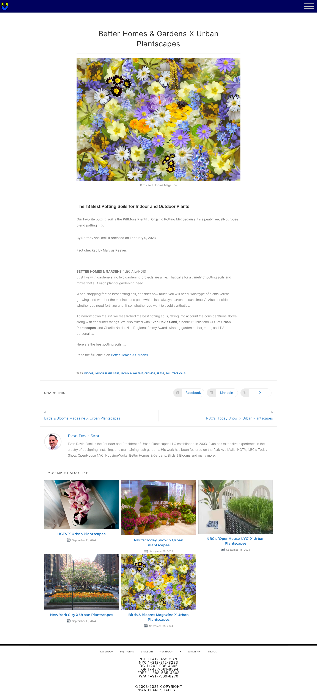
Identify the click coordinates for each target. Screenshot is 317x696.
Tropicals (178, 373)
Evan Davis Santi (84, 436)
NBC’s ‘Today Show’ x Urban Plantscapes (158, 542)
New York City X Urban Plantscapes (81, 615)
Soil (168, 373)
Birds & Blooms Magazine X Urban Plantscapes (158, 617)
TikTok (212, 651)
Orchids (149, 373)
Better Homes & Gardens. (130, 355)
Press (160, 373)
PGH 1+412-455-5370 (159, 659)
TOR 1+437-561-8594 (158, 669)
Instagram (127, 651)
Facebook (107, 651)
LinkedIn (147, 651)
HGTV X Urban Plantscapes (81, 534)
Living (125, 373)
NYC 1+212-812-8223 (158, 662)
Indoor (88, 373)
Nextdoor (166, 651)
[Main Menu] (309, 6)
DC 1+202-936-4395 (159, 666)
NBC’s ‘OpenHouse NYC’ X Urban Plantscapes (236, 541)
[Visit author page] (52, 441)
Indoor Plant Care (107, 373)
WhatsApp (194, 651)
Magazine (136, 373)
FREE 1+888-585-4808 (159, 673)
